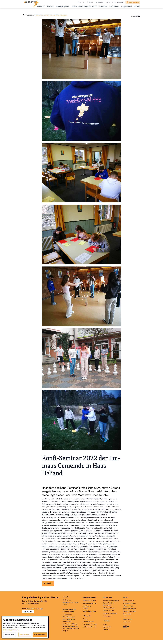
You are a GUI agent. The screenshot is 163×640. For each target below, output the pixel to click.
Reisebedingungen (129, 609)
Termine (82, 2)
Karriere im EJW (108, 611)
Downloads (127, 614)
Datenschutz (127, 619)
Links (124, 617)
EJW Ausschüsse (108, 608)
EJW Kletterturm (88, 622)
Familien (105, 629)
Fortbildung (87, 606)
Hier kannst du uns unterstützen (69, 620)
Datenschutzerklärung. (11, 630)
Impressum (127, 622)
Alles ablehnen (25, 634)
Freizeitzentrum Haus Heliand (115, 2)
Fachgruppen (107, 616)
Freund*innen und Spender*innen (69, 610)
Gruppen (87, 617)
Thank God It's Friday (90, 624)
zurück (48, 583)
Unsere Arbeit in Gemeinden (108, 604)
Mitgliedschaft (126, 6)
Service (91, 2)
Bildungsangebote (62, 6)
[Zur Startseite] (31, 4)
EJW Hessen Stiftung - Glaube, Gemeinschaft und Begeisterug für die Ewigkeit (71, 627)
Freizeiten (50, 6)
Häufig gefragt (128, 606)
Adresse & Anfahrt (129, 603)
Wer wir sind (107, 597)
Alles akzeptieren (39, 634)
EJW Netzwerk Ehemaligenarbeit (69, 616)
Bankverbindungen (129, 611)
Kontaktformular (128, 601)
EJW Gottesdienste (89, 627)
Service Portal (28, 611)
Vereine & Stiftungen (110, 613)
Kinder (105, 624)
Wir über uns (114, 6)
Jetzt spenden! (134, 2)
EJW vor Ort (103, 6)
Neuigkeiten (67, 598)
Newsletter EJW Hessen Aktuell (71, 603)
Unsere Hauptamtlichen (111, 601)
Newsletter (100, 2)
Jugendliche (107, 627)
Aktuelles (40, 6)
